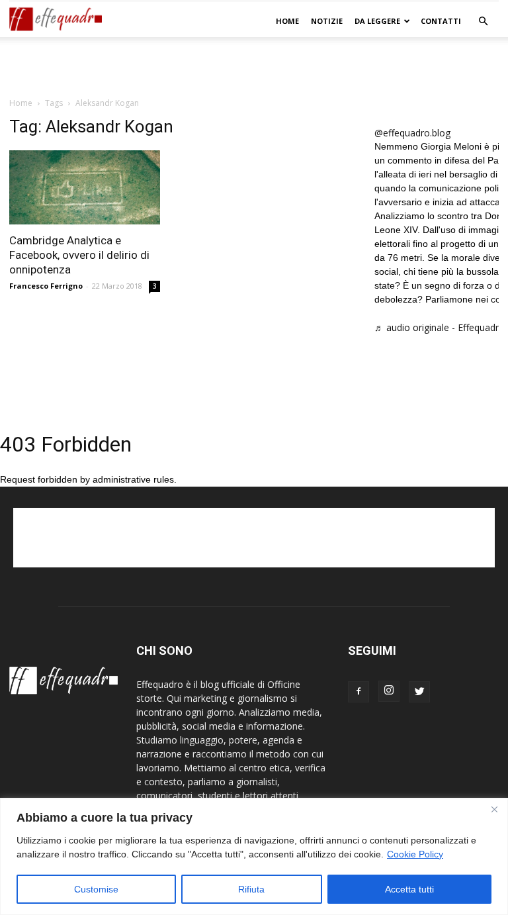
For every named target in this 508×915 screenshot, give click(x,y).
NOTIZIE (327, 21)
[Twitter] (419, 691)
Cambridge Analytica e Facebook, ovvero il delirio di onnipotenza (79, 255)
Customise (96, 889)
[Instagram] (389, 691)
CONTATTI (441, 21)
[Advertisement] (254, 66)
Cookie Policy (415, 854)
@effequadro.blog (412, 132)
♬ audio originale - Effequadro (439, 327)
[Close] (494, 809)
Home (287, 21)
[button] (483, 21)
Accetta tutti (409, 889)
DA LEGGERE (377, 21)
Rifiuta (251, 889)
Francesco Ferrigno (46, 286)
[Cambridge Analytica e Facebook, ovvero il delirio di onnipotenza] (84, 187)
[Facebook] (358, 691)
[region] (254, 856)
